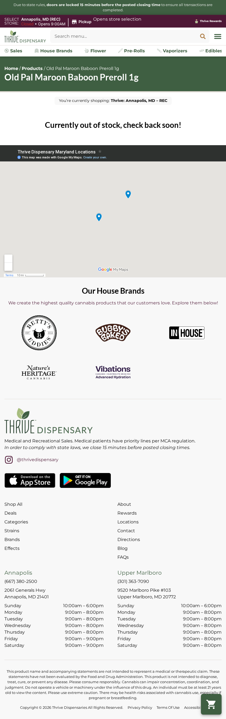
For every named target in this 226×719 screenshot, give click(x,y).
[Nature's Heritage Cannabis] (39, 372)
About (124, 504)
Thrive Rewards (211, 21)
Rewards (127, 513)
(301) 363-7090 (133, 581)
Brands (12, 539)
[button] (57, 21)
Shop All (13, 504)
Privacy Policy (140, 708)
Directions (128, 539)
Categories (16, 522)
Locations (128, 522)
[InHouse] (187, 332)
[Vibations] (113, 372)
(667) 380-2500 (20, 581)
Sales (15, 50)
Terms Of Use (168, 708)
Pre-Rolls (134, 50)
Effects (12, 548)
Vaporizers (174, 50)
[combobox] (123, 36)
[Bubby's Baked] (113, 332)
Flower (97, 50)
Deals (10, 513)
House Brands (55, 50)
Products (32, 68)
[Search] (202, 36)
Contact (126, 530)
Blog (122, 548)
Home (11, 68)
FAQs (123, 557)
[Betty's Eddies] (39, 332)
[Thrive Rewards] (196, 21)
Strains (11, 530)
